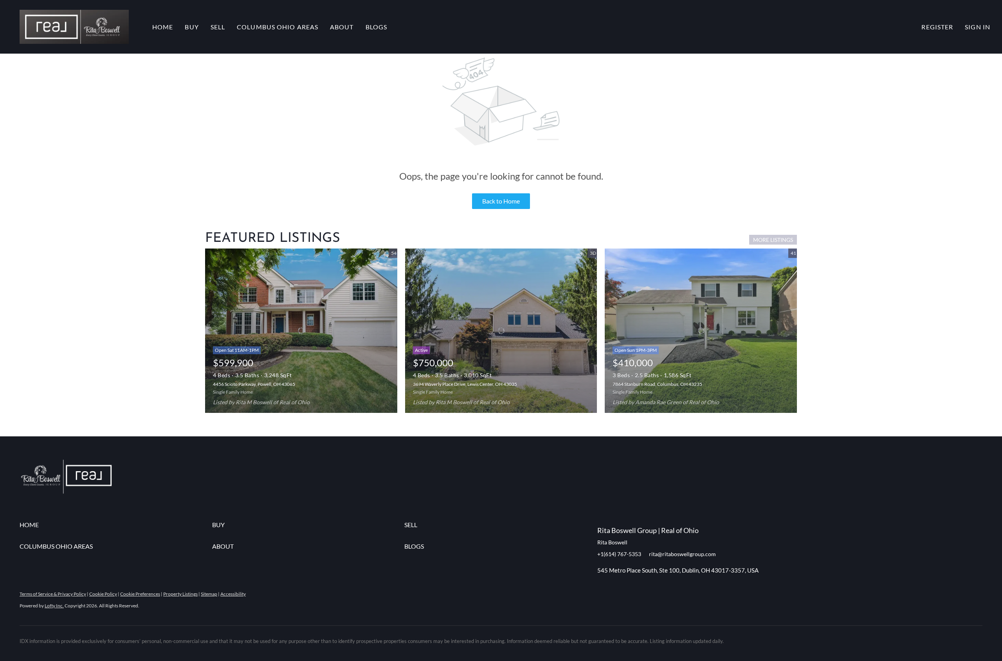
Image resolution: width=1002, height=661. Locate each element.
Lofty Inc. (54, 606)
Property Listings (180, 594)
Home (162, 27)
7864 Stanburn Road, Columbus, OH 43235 (657, 384)
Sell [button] (218, 27)
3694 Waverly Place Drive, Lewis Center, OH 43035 (465, 384)
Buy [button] (191, 27)
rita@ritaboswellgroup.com (682, 554)
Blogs (376, 27)
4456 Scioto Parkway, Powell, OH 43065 (254, 384)
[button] (74, 27)
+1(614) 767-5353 (619, 554)
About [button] (342, 27)
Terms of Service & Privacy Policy (53, 594)
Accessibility (233, 594)
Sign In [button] (977, 27)
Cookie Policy (103, 594)
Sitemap (209, 594)
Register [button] (937, 27)
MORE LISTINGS (773, 239)
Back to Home (501, 201)
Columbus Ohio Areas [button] (277, 27)
